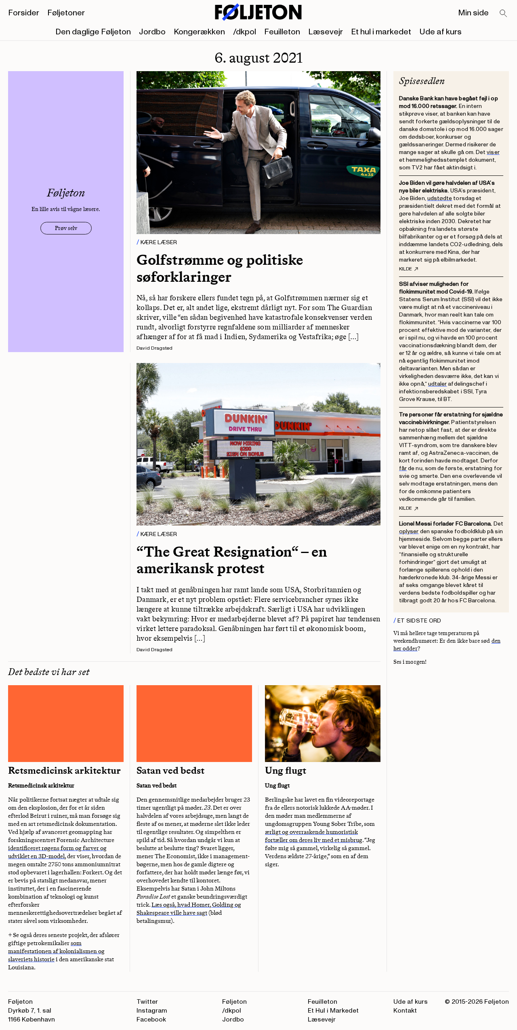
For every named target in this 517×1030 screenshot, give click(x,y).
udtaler (437, 384)
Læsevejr (325, 32)
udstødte (439, 198)
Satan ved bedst (170, 770)
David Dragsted (154, 348)
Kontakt (405, 1010)
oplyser (409, 531)
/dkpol (244, 32)
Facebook (151, 1019)
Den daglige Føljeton (93, 32)
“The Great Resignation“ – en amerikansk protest (232, 560)
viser (493, 152)
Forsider (23, 13)
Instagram (152, 1010)
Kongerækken (199, 32)
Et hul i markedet (381, 32)
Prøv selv (66, 228)
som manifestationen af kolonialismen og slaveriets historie (56, 951)
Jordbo (152, 32)
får (403, 468)
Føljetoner (66, 13)
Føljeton (234, 1001)
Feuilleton (282, 32)
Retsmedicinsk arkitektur (64, 770)
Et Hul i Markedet (333, 1010)
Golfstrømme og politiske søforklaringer (220, 268)
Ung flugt (285, 770)
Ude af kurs (440, 32)
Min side (473, 13)
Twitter (147, 1001)
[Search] (503, 13)
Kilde (405, 269)
